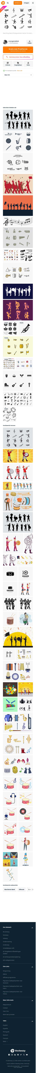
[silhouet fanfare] (17, 304)
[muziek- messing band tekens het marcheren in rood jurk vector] (17, 527)
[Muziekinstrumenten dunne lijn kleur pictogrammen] (9, 391)
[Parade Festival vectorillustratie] (10, 847)
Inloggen (26, 3)
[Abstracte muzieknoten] (9, 455)
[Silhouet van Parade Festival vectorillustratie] (17, 782)
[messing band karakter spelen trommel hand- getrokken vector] (22, 623)
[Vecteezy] (3, 3)
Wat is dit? (19, 70)
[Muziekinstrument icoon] (17, 421)
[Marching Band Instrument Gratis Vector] (17, 162)
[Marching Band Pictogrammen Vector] (17, 478)
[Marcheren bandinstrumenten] (17, 140)
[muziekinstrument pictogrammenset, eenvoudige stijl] (17, 439)
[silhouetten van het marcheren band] (10, 734)
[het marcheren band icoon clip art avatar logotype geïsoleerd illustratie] (13, 607)
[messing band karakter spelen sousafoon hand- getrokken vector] (7, 628)
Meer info (7, 74)
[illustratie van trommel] (10, 971)
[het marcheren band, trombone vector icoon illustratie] (9, 799)
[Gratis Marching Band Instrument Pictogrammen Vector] (11, 644)
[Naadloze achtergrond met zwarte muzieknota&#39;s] (17, 221)
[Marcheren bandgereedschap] (17, 374)
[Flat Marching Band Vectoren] (11, 812)
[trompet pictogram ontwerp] (10, 356)
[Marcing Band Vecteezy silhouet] (17, 183)
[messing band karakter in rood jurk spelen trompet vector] (10, 496)
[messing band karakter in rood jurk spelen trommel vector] (10, 510)
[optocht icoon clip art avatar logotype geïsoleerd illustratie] (10, 703)
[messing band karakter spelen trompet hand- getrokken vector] (15, 623)
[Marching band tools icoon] (17, 285)
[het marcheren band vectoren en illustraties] (10, 718)
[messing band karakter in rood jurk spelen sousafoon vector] (7, 541)
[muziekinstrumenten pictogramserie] (11, 254)
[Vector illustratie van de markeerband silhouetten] (17, 119)
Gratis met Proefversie (18, 50)
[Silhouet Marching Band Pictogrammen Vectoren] (17, 323)
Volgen (30, 43)
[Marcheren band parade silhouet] (17, 204)
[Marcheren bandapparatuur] (17, 236)
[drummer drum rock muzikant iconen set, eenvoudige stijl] (10, 892)
